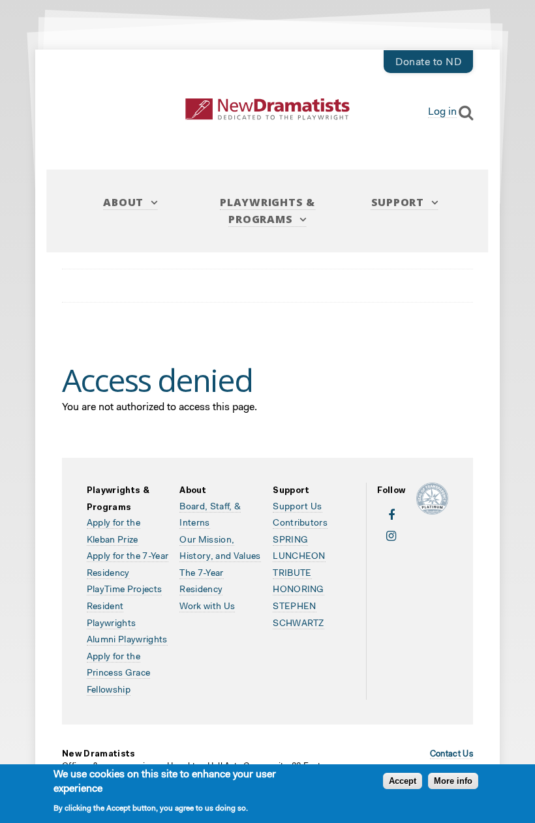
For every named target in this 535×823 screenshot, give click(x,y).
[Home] (267, 109)
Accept (402, 781)
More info (453, 781)
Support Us (297, 507)
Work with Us (207, 607)
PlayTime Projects (124, 590)
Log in (442, 112)
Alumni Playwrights (127, 640)
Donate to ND (428, 62)
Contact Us (451, 754)
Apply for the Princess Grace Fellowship (119, 674)
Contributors (300, 523)
